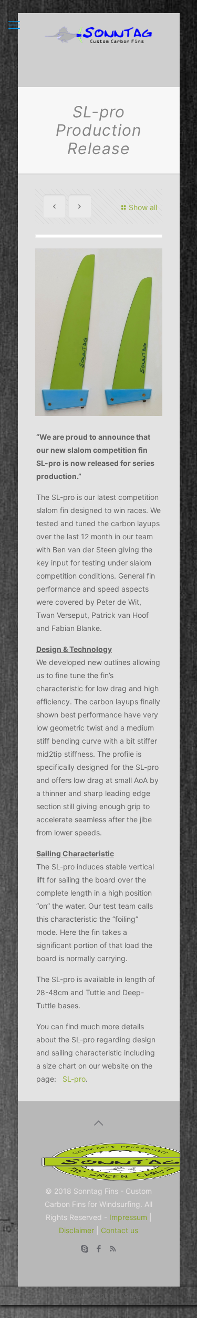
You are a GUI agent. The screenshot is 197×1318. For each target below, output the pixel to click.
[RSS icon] (112, 1249)
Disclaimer (76, 1230)
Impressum (128, 1217)
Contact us (119, 1230)
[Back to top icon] (99, 1123)
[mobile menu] (14, 25)
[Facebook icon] (98, 1249)
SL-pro (74, 1078)
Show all (143, 207)
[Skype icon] (84, 1249)
